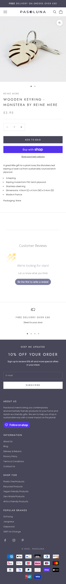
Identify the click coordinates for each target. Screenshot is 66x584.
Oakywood (9, 526)
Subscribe (33, 385)
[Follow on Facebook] (5, 540)
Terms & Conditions (13, 461)
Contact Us (9, 466)
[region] (33, 318)
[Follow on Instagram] (14, 540)
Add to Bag (33, 139)
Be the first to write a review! (33, 281)
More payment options (33, 156)
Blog (5, 446)
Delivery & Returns (12, 451)
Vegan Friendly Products (15, 491)
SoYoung (8, 516)
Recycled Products (13, 486)
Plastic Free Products (13, 481)
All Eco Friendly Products (15, 501)
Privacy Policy (10, 456)
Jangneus (8, 521)
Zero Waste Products (14, 496)
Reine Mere (11, 93)
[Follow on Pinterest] (22, 540)
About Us (8, 441)
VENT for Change (12, 531)
